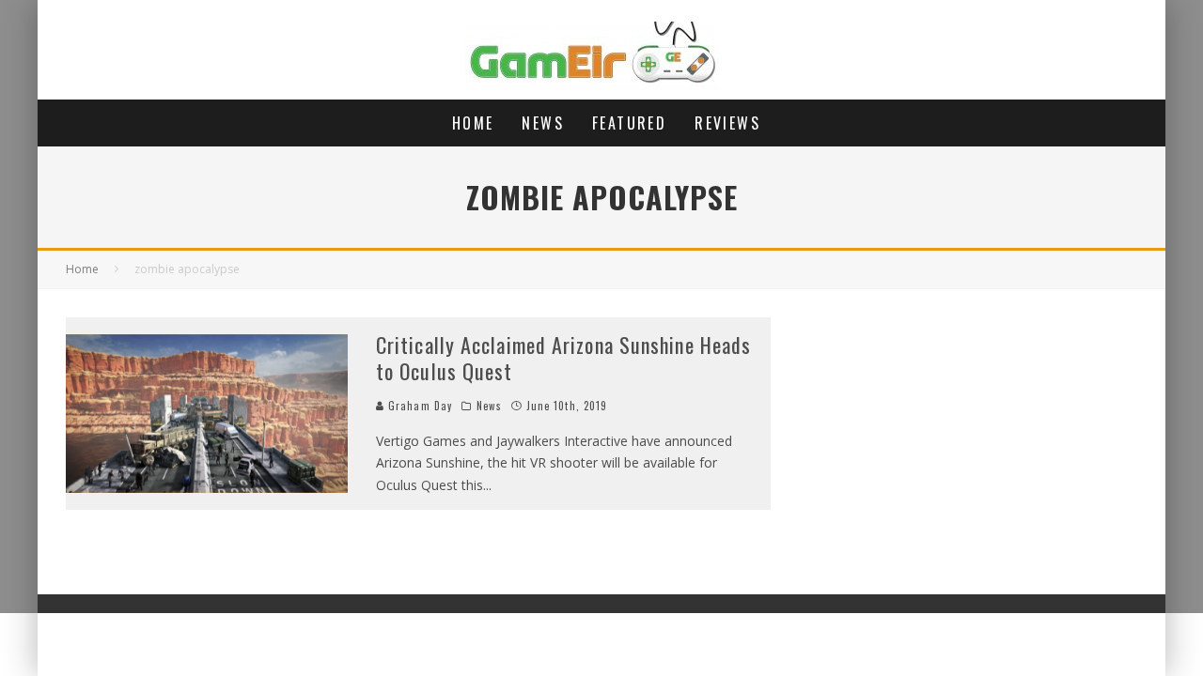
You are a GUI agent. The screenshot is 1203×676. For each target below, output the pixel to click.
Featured (629, 123)
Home (473, 123)
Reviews (727, 123)
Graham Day (418, 405)
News (543, 123)
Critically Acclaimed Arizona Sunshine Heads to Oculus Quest (563, 358)
